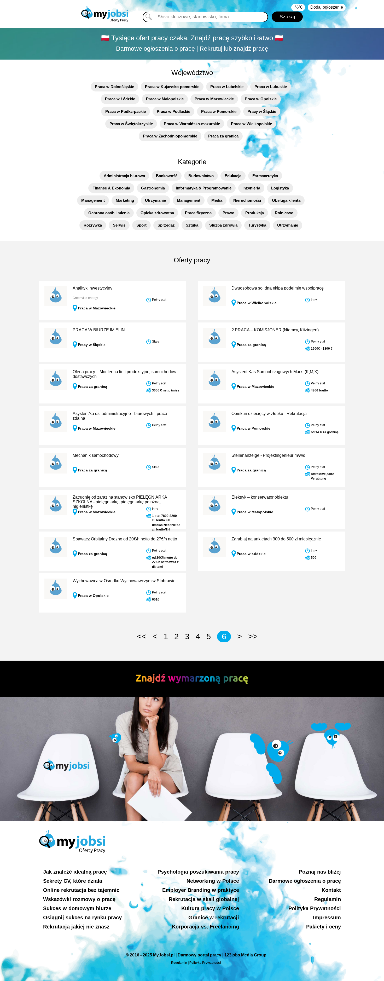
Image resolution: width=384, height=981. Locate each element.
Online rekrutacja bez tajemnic (81, 890)
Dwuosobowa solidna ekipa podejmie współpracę (277, 288)
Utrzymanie (155, 200)
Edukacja (233, 176)
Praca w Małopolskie (165, 99)
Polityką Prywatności (205, 963)
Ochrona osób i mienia (109, 213)
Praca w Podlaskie (173, 111)
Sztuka (192, 225)
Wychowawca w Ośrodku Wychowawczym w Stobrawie (124, 581)
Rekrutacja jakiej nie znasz (76, 927)
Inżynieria (251, 188)
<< (141, 636)
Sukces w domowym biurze (77, 908)
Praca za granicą (223, 136)
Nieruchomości (247, 200)
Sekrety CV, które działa (72, 881)
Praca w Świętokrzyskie (131, 124)
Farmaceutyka (265, 176)
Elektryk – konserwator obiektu (259, 497)
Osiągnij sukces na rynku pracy (82, 917)
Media (216, 200)
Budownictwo (201, 176)
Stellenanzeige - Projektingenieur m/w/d (268, 455)
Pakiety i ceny (323, 927)
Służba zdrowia (223, 225)
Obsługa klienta (286, 200)
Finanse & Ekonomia (111, 188)
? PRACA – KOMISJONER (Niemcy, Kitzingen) (275, 330)
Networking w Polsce (213, 881)
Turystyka (257, 225)
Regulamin (327, 899)
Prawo (228, 213)
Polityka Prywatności (314, 908)
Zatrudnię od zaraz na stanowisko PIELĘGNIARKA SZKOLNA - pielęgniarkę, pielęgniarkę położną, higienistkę (120, 502)
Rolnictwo (284, 213)
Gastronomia (153, 188)
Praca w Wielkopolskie (251, 124)
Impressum (327, 917)
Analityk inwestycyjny (92, 288)
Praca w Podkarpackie (125, 111)
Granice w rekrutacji (213, 917)
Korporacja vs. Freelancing (205, 927)
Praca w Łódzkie (120, 99)
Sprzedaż (166, 225)
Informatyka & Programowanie (203, 188)
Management (93, 200)
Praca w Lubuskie (270, 86)
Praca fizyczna (198, 213)
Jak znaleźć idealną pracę (75, 872)
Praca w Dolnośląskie (114, 86)
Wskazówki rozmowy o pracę (79, 899)
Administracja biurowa (124, 176)
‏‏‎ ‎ (298, 7)
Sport (141, 225)
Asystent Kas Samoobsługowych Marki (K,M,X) (274, 372)
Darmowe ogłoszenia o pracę (305, 881)
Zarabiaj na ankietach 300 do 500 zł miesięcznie (276, 539)
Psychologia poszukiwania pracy (198, 872)
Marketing (125, 200)
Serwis (119, 225)
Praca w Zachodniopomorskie (170, 136)
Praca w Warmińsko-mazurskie (192, 124)
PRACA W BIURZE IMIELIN (99, 330)
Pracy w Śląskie (261, 111)
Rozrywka (93, 225)
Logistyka (280, 188)
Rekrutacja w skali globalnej (204, 899)
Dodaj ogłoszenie (326, 7)
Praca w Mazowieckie (214, 99)
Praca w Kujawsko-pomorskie (172, 86)
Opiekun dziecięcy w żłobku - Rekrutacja (269, 413)
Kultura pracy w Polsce (210, 908)
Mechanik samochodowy (96, 455)
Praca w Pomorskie (218, 111)
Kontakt (331, 890)
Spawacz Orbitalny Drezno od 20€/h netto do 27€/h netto (125, 539)
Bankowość (166, 176)
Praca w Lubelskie (226, 86)
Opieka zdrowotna (157, 213)
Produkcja (254, 213)
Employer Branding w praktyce (200, 890)
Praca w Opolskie (261, 99)
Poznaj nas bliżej (320, 872)
